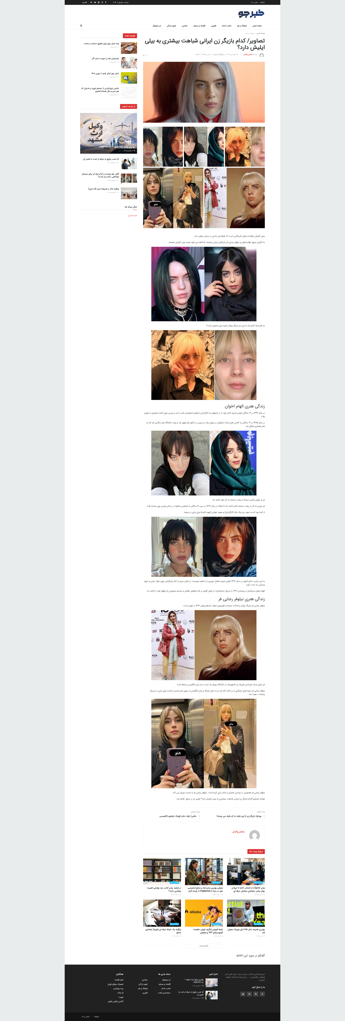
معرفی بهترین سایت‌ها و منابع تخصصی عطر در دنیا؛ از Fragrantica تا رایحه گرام (205, 889)
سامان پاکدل (248, 54)
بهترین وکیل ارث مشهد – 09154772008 (117, 147)
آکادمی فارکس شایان (115, 1001)
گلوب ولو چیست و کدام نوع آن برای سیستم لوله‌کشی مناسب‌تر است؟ (100, 175)
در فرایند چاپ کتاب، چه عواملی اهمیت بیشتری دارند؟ (164, 889)
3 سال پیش (113, 62)
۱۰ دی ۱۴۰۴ (259, 936)
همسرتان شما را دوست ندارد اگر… (105, 58)
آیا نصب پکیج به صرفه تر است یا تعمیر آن (101, 159)
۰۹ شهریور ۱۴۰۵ (129, 151)
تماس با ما (254, 2)
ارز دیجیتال (157, 25)
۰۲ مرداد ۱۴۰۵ (217, 894)
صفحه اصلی (257, 25)
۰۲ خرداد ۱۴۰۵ (175, 894)
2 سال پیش (113, 47)
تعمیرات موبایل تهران (115, 984)
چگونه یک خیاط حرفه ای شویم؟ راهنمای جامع (163, 931)
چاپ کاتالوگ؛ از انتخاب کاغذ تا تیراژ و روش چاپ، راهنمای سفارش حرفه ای (248, 889)
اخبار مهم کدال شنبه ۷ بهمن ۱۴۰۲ (105, 73)
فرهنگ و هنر (242, 25)
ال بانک (120, 992)
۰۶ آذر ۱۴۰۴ (176, 936)
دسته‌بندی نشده (164, 992)
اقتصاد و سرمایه (199, 25)
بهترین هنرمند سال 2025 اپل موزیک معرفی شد (246, 931)
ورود (84, 2)
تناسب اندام (226, 25)
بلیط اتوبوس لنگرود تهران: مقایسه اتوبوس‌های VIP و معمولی (208, 931)
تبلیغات (262, 2)
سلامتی (184, 25)
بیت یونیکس (118, 988)
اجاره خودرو (132, 215)
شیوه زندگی (171, 25)
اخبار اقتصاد (119, 979)
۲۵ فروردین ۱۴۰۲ (232, 54)
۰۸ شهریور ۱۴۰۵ (112, 163)
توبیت (121, 997)
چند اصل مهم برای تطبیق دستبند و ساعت (101, 43)
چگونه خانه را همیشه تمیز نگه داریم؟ (103, 189)
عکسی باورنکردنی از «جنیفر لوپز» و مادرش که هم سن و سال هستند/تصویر (100, 90)
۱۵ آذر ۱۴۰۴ (217, 936)
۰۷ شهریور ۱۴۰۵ (112, 180)
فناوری (213, 25)
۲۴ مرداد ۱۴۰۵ (259, 894)
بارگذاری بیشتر (204, 946)
